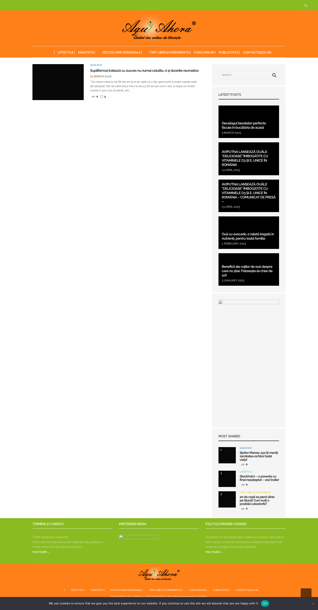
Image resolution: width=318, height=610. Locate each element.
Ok (265, 603)
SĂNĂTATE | (86, 52)
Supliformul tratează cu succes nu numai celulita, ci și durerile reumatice (144, 70)
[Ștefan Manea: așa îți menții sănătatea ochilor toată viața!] (227, 455)
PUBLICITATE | (229, 52)
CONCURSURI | (205, 52)
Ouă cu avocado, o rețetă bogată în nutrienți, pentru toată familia (248, 236)
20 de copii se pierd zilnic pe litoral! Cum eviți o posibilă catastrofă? (257, 500)
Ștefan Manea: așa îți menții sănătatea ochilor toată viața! (259, 456)
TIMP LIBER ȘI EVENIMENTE (255, 492)
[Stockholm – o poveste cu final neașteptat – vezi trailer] (227, 479)
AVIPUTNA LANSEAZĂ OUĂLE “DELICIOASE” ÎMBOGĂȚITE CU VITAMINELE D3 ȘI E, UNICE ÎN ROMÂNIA (245, 158)
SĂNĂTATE (96, 65)
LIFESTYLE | (66, 52)
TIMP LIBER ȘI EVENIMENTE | (170, 52)
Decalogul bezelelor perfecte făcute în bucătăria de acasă (244, 125)
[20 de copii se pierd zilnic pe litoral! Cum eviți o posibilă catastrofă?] (227, 499)
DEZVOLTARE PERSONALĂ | (122, 52)
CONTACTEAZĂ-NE (257, 52)
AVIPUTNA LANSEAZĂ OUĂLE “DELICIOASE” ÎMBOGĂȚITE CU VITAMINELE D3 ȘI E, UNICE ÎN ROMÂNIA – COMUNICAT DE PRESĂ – (249, 193)
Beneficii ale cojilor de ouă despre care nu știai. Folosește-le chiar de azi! (247, 270)
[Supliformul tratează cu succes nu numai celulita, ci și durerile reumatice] (58, 82)
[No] (312, 603)
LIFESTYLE (246, 472)
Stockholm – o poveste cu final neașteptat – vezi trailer (259, 478)
